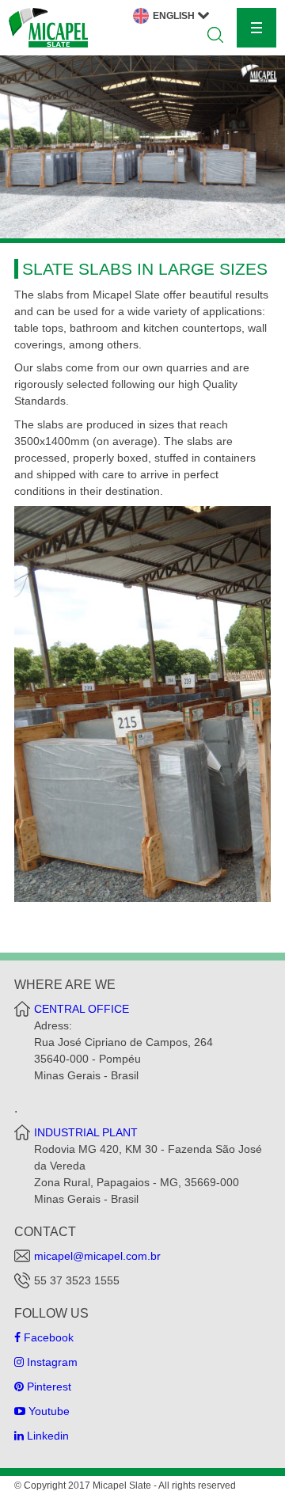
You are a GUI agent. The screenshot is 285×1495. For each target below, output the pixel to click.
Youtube (47, 1411)
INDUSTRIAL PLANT (86, 1132)
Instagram (51, 1362)
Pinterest (47, 1386)
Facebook (47, 1337)
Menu (256, 28)
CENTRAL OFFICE (81, 1008)
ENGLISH (175, 15)
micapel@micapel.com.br (97, 1256)
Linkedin (46, 1435)
